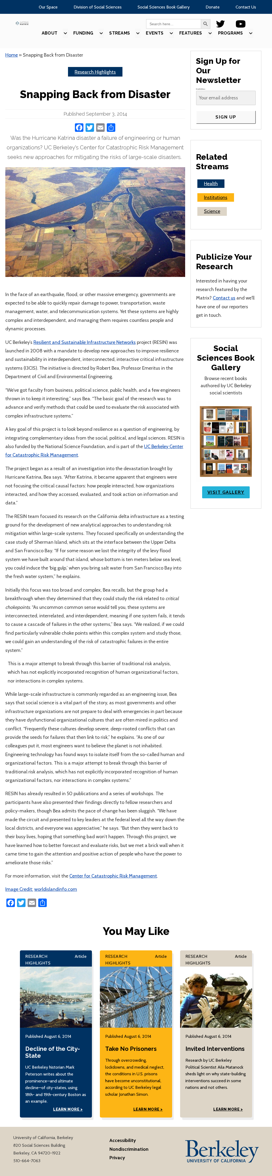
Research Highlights (95, 72)
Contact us (224, 298)
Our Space (48, 7)
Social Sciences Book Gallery (164, 7)
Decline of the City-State (52, 1052)
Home (11, 55)
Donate (213, 7)
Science (212, 211)
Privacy (117, 1158)
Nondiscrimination (128, 1149)
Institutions (215, 197)
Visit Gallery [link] (226, 492)
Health (211, 184)
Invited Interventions (215, 1048)
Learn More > (68, 1109)
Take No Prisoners (131, 1048)
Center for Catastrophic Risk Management (113, 876)
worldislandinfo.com (55, 889)
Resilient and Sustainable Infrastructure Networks (84, 342)
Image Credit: (19, 889)
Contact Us (246, 7)
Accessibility (122, 1140)
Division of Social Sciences (98, 7)
